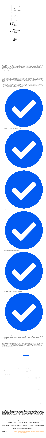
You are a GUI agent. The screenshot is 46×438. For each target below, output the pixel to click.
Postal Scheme (15, 39)
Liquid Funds (15, 25)
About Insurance (15, 32)
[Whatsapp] (9, 374)
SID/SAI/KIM (20, 432)
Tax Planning (28, 371)
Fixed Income (14, 37)
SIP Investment (15, 28)
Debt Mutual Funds (15, 26)
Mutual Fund (28, 368)
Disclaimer (28, 374)
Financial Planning (28, 370)
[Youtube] (5, 374)
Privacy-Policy (28, 377)
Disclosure (28, 376)
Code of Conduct (25, 432)
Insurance (13, 31)
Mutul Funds (13, 24)
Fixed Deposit (15, 38)
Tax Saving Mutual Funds (16, 29)
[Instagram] (7, 374)
